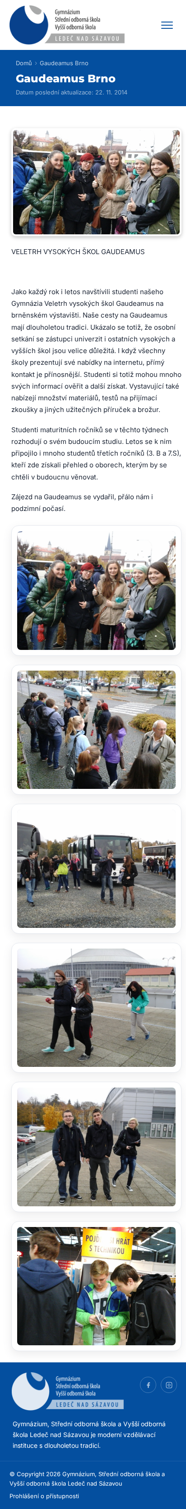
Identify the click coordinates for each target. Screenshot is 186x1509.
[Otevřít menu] (167, 25)
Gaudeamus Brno (64, 63)
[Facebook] (148, 1385)
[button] (96, 590)
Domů (24, 63)
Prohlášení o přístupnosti (44, 1496)
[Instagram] (169, 1385)
